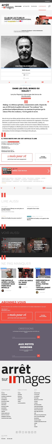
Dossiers (19, 399)
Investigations (4, 399)
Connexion (47, 1)
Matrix (43, 178)
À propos (36, 401)
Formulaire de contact (38, 408)
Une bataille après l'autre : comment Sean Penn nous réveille (8, 284)
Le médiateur (37, 396)
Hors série (3, 438)
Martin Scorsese (27, 181)
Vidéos (19, 401)
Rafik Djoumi (26, 70)
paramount (16, 181)
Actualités (26, 6)
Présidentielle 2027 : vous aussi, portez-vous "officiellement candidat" (43, 284)
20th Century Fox (37, 181)
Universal (37, 178)
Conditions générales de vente (40, 421)
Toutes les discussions (38, 409)
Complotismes (4, 409)
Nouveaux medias (4, 406)
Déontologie (3, 403)
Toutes (19, 392)
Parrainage (36, 397)
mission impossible (7, 181)
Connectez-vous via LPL (7, 151)
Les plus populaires (21, 403)
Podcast (35, 426)
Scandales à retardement (6, 396)
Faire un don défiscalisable (39, 416)
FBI (21, 181)
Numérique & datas (5, 401)
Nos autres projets (37, 404)
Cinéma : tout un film (37, 216)
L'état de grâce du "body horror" (26, 282)
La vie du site (36, 394)
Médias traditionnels (5, 413)
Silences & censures (5, 414)
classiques (24, 179)
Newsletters (36, 418)
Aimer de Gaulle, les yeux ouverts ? (11, 218)
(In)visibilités (3, 408)
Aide (35, 413)
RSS (35, 424)
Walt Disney (18, 178)
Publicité (3, 411)
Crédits (35, 423)
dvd (12, 179)
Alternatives (3, 404)
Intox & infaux (4, 397)
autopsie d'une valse (33, 208)
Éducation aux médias (38, 399)
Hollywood (30, 178)
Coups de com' (4, 394)
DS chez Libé (9, 438)
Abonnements (37, 392)
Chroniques (42, 6)
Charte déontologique (38, 406)
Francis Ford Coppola (8, 178)
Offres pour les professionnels (40, 414)
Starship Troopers (33, 179)
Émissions (34, 6)
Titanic (24, 178)
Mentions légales (37, 419)
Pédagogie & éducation (6, 416)
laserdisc (17, 179)
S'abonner (46, 17)
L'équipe (36, 403)
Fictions (4, 182)
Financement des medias (6, 418)
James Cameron (6, 179)
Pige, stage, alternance (38, 411)
